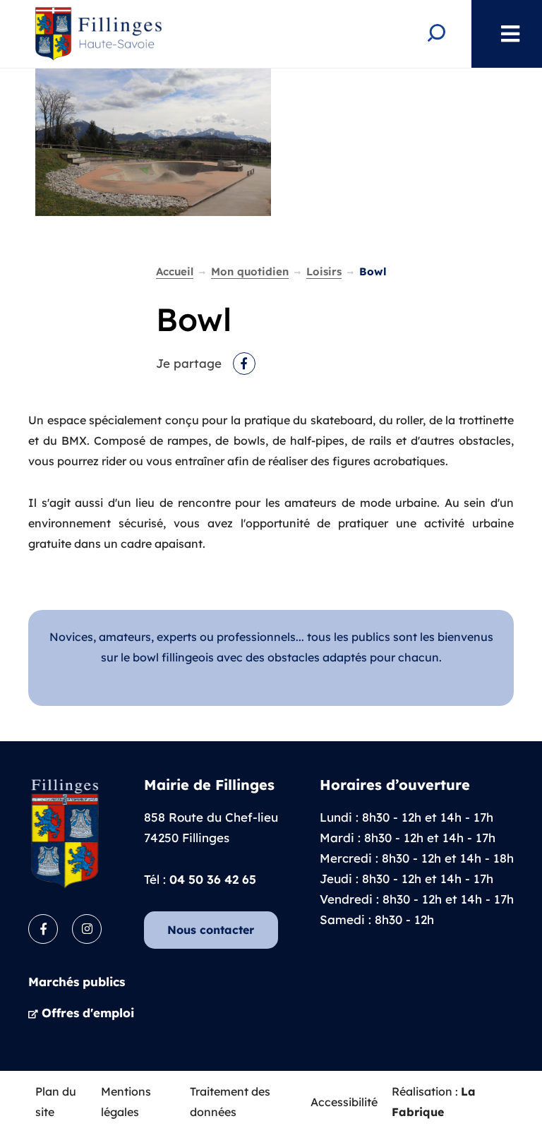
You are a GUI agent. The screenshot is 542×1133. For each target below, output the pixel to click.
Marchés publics (76, 981)
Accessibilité (344, 1102)
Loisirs (324, 271)
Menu (503, 34)
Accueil (174, 271)
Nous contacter (210, 930)
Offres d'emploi (88, 1012)
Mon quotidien (250, 271)
